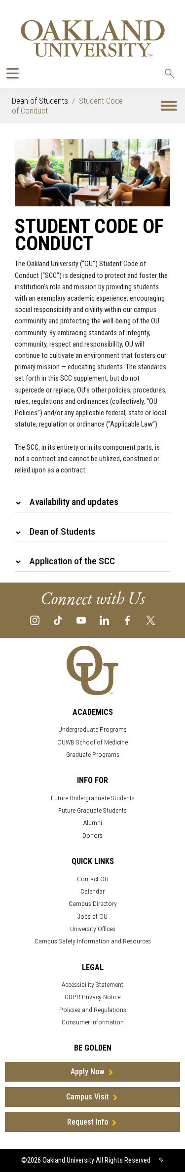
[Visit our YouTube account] (81, 620)
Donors (92, 835)
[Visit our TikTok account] (58, 620)
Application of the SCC (72, 561)
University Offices (92, 929)
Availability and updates (74, 502)
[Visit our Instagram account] (34, 620)
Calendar (92, 891)
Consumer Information (93, 1022)
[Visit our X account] (150, 620)
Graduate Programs (92, 754)
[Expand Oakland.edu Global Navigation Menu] (12, 73)
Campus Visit (87, 1096)
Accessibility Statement (92, 984)
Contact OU (93, 879)
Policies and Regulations (92, 1010)
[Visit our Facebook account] (127, 620)
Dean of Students (40, 101)
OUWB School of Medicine (92, 742)
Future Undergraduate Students (93, 798)
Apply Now (88, 1071)
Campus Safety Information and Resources (93, 941)
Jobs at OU (92, 916)
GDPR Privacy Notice (92, 997)
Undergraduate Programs (92, 729)
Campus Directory (93, 903)
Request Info (87, 1122)
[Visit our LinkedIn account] (104, 620)
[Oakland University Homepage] (93, 38)
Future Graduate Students (92, 810)
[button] (169, 106)
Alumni (92, 822)
